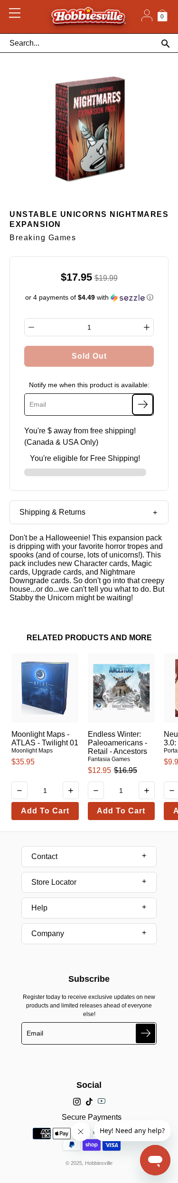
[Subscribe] (142, 404)
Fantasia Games (109, 759)
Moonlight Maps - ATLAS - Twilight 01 (44, 738)
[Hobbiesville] (88, 16)
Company (47, 933)
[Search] (165, 43)
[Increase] (147, 327)
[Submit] (145, 1033)
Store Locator (53, 882)
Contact (44, 856)
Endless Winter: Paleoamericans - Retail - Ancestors (117, 742)
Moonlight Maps (32, 750)
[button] (89, 297)
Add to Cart (45, 811)
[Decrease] (31, 327)
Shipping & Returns (52, 512)
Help (39, 908)
